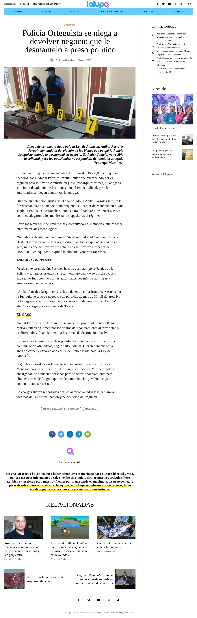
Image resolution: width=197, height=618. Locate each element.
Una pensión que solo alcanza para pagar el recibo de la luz (162, 154)
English (24, 4)
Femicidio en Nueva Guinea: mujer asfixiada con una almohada (171, 46)
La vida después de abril (163, 128)
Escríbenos (10, 4)
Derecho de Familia (111, 12)
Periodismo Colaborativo (47, 4)
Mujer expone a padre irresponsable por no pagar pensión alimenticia (173, 53)
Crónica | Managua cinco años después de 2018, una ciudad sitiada (165, 139)
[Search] (190, 4)
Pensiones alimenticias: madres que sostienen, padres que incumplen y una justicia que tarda (173, 37)
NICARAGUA (90, 409)
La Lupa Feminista (66, 60)
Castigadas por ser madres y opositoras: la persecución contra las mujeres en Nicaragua (174, 61)
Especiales (147, 12)
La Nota (18, 12)
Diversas (46, 12)
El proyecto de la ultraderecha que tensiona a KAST (171, 70)
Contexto (75, 12)
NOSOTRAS (178, 12)
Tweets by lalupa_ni (162, 174)
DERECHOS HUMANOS (52, 409)
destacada (73, 409)
